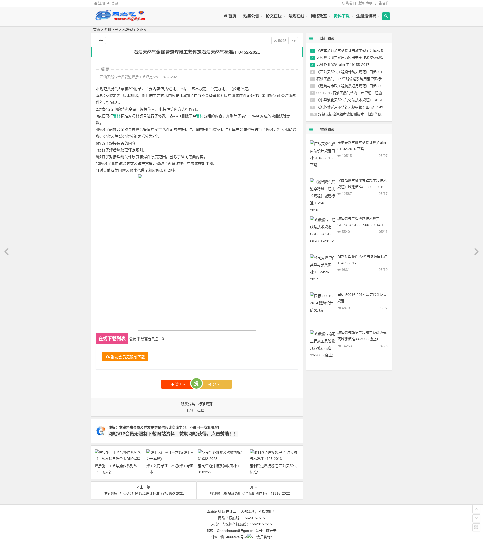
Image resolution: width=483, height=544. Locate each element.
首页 (231, 16)
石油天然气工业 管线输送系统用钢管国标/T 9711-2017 (359, 79)
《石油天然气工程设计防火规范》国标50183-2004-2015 (360, 72)
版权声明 (365, 3)
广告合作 (382, 3)
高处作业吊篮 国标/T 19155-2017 (342, 65)
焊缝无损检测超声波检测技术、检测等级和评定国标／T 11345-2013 (371, 114)
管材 (116, 116)
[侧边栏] (294, 40)
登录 (114, 3)
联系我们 (349, 3)
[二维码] (476, 527)
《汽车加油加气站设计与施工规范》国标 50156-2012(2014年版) (367, 51)
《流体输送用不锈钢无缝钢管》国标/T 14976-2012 (356, 107)
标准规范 (129, 30)
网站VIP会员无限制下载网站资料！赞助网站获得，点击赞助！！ (173, 434)
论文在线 (274, 16)
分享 (216, 384)
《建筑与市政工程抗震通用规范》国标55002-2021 (356, 86)
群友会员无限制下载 (128, 356)
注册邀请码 (366, 16)
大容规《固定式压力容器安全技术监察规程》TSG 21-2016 (362, 58)
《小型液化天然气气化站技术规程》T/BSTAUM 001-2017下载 (365, 100)
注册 (101, 3)
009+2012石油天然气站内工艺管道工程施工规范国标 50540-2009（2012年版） (379, 93)
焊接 (200, 411)
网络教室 (319, 16)
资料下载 (342, 16)
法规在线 (296, 16)
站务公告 (251, 16)
